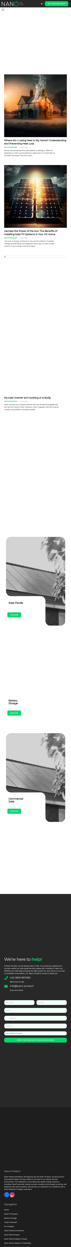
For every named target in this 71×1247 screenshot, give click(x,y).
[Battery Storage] (35, 679)
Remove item (64, 1033)
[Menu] (3, 9)
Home (6, 1210)
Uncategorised (10, 147)
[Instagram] (12, 1194)
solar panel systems (19, 1187)
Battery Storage (10, 1218)
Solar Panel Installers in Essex (15, 1239)
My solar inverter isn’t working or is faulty (27, 397)
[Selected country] (5, 1018)
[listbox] (35, 1033)
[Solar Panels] (35, 581)
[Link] (12, 3)
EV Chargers (9, 1226)
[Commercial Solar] (35, 777)
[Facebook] (6, 1194)
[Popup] (42, 3)
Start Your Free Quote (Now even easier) (35, 1040)
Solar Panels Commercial (13, 1231)
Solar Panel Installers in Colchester (17, 1243)
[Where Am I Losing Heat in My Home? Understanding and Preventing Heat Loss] (35, 76)
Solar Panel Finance (12, 1235)
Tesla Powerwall (18, 1184)
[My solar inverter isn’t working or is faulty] (35, 257)
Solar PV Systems (11, 1214)
